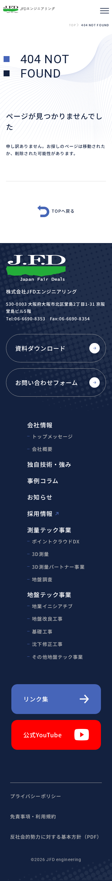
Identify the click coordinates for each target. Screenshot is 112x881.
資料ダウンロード (40, 348)
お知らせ (39, 497)
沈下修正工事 (47, 643)
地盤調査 (42, 579)
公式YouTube (42, 734)
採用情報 (39, 513)
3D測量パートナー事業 (58, 566)
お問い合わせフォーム (46, 382)
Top (72, 25)
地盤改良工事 (47, 618)
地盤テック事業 (49, 594)
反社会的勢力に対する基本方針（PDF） (56, 836)
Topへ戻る (63, 211)
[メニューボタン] (104, 10)
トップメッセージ (52, 436)
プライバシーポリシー (35, 796)
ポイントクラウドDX (56, 541)
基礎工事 (42, 631)
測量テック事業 (49, 529)
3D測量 (40, 553)
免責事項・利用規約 (33, 816)
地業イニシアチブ (52, 606)
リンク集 (35, 699)
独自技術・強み (49, 464)
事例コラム (43, 480)
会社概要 (42, 448)
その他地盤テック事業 (57, 656)
